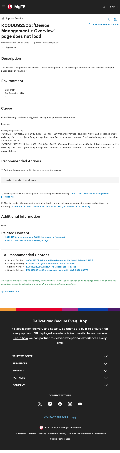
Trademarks (20, 433)
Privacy (42, 433)
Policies (32, 433)
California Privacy (57, 433)
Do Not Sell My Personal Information (87, 433)
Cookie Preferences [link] (60, 439)
